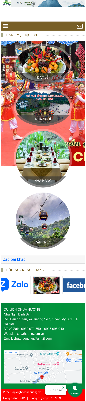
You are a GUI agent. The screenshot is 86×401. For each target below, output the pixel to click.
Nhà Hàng (43, 180)
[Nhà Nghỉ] (43, 106)
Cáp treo (43, 242)
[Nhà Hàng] (43, 158)
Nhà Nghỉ (43, 119)
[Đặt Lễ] (43, 64)
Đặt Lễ (43, 77)
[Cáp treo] (43, 220)
